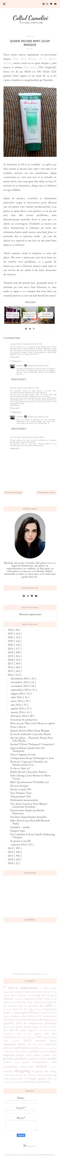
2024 (11, 637)
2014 (11, 674)
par (5, 1047)
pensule (34, 1047)
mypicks (16, 1040)
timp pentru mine (12, 1078)
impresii (32, 1030)
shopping (22, 1070)
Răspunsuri (16, 361)
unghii (33, 1078)
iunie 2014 (17, 701)
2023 (11, 641)
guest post (9, 1026)
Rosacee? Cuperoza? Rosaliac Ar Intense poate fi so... (29, 763)
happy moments (41, 1026)
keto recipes (22, 1037)
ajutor (20, 991)
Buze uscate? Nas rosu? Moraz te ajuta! (32, 723)
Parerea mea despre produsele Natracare (27, 812)
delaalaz (38, 1009)
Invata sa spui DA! (20, 789)
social (6, 1075)
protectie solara (37, 1058)
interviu (53, 1030)
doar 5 (37, 1012)
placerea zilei (12, 1051)
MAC (39, 1037)
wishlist (38, 1082)
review (30, 36)
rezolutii (53, 1066)
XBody (46, 1082)
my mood (48, 1037)
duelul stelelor (49, 1012)
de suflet (46, 1005)
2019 (11, 656)
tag (55, 1075)
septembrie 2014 (21, 689)
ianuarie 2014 (19, 844)
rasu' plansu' (22, 1062)
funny (53, 1019)
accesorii (8, 991)
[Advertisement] (30, 949)
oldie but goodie (35, 1044)
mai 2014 (16, 704)
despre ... (8, 1012)
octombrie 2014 (20, 685)
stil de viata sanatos (40, 1075)
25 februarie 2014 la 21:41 (38, 417)
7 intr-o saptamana (20, 987)
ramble (52, 1058)
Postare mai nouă (13, 493)
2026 (11, 629)
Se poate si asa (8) (20, 841)
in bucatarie (43, 1030)
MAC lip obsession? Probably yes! (29, 782)
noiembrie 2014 (20, 682)
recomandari (10, 1066)
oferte (21, 1044)
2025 (11, 633)
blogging (52, 995)
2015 (11, 671)
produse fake (49, 1055)
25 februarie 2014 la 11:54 (32, 344)
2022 (11, 644)
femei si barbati (18, 1019)
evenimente (50, 1016)
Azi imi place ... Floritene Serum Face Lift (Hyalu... (31, 739)
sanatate (8, 1071)
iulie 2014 (17, 697)
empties (15, 1016)
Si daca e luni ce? (20, 768)
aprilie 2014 (18, 708)
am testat (52, 991)
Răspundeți (15, 357)
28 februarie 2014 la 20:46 (33, 437)
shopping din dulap (44, 1071)
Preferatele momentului (24, 800)
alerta (28, 991)
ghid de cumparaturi (29, 1023)
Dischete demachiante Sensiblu (28, 816)
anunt (6, 995)
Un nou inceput (19, 785)
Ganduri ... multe (20, 827)
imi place (21, 1030)
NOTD (27, 1040)
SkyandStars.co (47, 1155)
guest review (23, 1026)
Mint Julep (30, 67)
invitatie (27, 1033)
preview (44, 1051)
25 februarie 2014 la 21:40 (38, 366)
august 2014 (18, 693)
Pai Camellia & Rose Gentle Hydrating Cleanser (32, 836)
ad (15, 991)
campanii (18, 998)
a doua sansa (49, 988)
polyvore (24, 1051)
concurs (49, 1002)
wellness (19, 1082)
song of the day (18, 1075)
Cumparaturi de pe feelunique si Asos (32, 758)
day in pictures (28, 1005)
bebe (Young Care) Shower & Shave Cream (30, 777)
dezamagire (20, 1012)
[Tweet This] (30, 328)
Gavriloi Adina (16, 437)
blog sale (40, 995)
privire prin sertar (28, 1055)
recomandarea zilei (45, 1062)
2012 (11, 852)
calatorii (8, 998)
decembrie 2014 (20, 678)
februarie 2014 (19, 715)
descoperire (50, 1009)
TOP (25, 1078)
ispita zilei (41, 1033)
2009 (11, 863)
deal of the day (23, 1009)
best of (15, 995)
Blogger (43, 974)
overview (51, 1044)
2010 (11, 859)
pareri (12, 1047)
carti (46, 998)
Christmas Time (24, 1002)
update (42, 1078)
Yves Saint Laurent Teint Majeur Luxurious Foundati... (28, 805)
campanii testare (33, 998)
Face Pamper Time (21, 792)
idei (12, 1030)
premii (34, 1051)
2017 (11, 663)
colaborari (38, 1002)
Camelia (20, 366)
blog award (27, 995)
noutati (41, 1040)
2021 (11, 648)
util (49, 1078)
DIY (30, 1012)
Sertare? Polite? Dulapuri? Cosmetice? (32, 744)
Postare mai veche (46, 493)
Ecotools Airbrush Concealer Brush (30, 734)
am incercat (39, 991)
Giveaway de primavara (23, 719)
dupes (6, 1016)
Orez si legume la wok (23, 754)
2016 (11, 667)
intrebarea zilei (12, 1033)
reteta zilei (27, 1066)
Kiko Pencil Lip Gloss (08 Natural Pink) (30, 822)
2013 (11, 848)
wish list (29, 1081)
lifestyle (32, 1037)
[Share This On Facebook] (26, 328)
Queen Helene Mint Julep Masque (30, 730)
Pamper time (17, 830)
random (7, 1062)
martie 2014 (18, 712)
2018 (11, 659)
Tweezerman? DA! (20, 796)
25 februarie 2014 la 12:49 (28, 388)
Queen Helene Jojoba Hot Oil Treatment (27, 749)
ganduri (8, 1023)
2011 (11, 855)
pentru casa (45, 1048)
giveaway (51, 1023)
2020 (11, 652)
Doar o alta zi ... (19, 726)
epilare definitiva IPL (31, 1016)
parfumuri (22, 1047)
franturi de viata (39, 1019)
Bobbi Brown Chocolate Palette (28, 771)
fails (5, 1019)
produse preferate (15, 1058)
